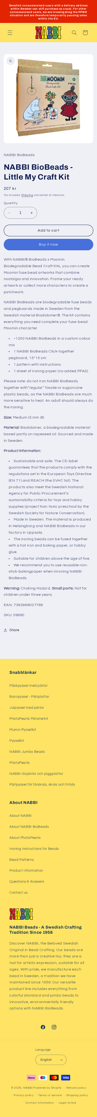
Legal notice (67, 1103)
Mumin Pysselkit (22, 729)
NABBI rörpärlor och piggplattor (36, 774)
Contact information (39, 1103)
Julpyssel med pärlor (26, 707)
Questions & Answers (26, 881)
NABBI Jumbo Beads (27, 751)
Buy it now (48, 244)
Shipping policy (77, 1095)
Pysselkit (16, 740)
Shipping (27, 195)
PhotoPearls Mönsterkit (28, 718)
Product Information (26, 870)
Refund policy (76, 1088)
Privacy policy (23, 1095)
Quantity (10, 203)
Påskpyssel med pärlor (28, 685)
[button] (9, 32)
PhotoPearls (19, 763)
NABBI (28, 1088)
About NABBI (20, 815)
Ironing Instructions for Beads (34, 849)
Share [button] (14, 630)
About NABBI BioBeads (29, 826)
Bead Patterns (21, 860)
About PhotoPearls (25, 838)
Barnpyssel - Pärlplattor (29, 696)
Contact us (18, 892)
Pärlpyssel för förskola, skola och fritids (42, 784)
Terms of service (50, 1095)
